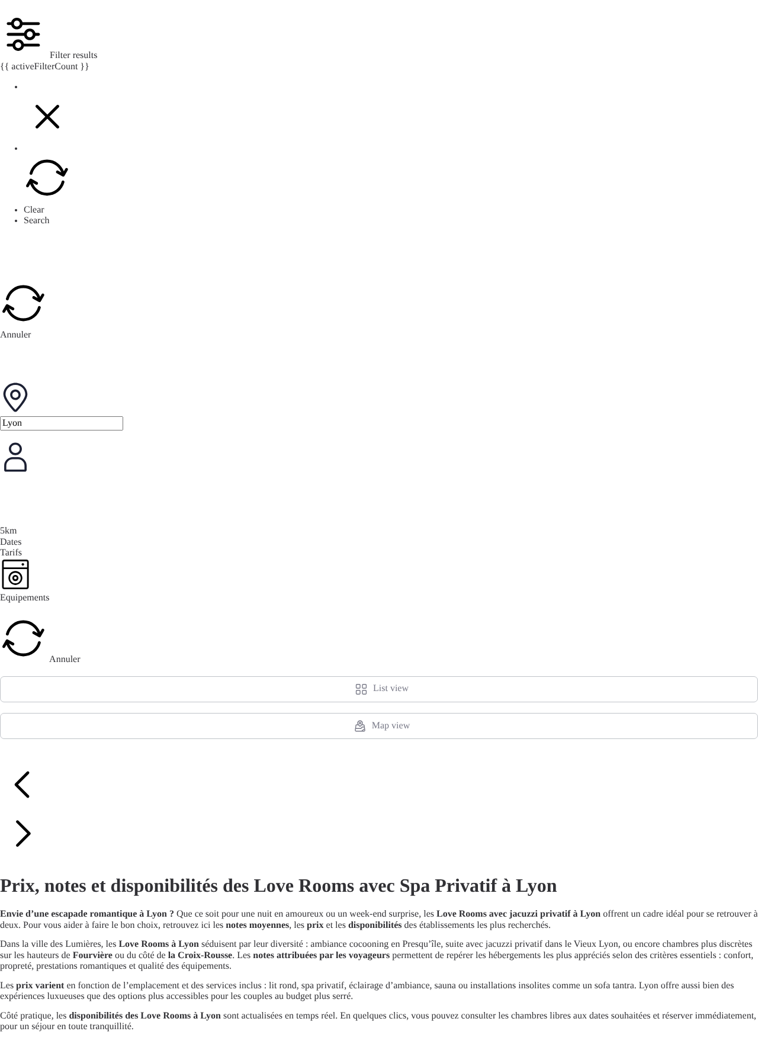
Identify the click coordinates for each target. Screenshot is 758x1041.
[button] (47, 138)
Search (37, 221)
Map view (391, 726)
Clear (34, 210)
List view (391, 688)
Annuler (15, 335)
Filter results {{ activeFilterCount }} (48, 60)
